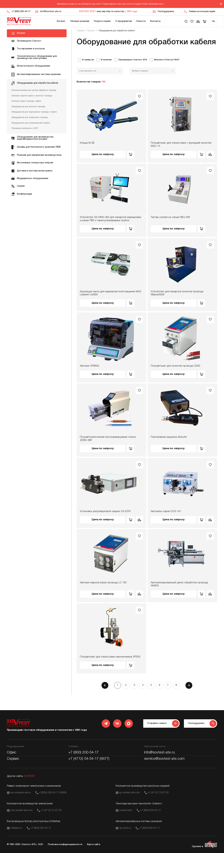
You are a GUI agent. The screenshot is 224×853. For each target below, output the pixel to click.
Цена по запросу (103, 154)
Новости (141, 21)
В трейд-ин (88, 60)
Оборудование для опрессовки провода (29, 117)
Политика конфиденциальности (65, 845)
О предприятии (123, 21)
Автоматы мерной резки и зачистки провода (31, 96)
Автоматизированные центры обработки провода (33, 90)
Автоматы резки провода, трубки (26, 101)
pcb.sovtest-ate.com (21, 810)
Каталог (61, 21)
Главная (80, 31)
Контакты (155, 21)
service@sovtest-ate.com (164, 759)
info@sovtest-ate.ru (50, 12)
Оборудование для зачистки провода (28, 106)
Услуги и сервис (102, 21)
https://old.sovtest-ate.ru (153, 4)
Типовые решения (79, 21)
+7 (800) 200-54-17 (20, 12)
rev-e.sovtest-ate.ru (20, 793)
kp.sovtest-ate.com (129, 793)
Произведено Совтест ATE (133, 60)
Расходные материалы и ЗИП (24, 128)
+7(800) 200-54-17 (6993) (52, 793)
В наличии (106, 60)
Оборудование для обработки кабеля (116, 31)
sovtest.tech (125, 810)
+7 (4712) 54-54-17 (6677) (88, 759)
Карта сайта (93, 845)
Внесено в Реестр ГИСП (166, 60)
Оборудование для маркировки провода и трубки (34, 112)
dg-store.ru (125, 828)
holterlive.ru (16, 828)
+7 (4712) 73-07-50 (158, 793)
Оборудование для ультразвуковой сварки (30, 123)
